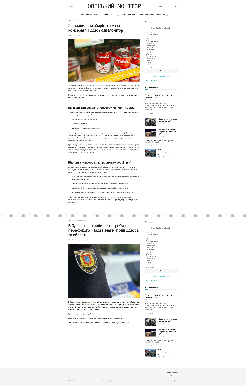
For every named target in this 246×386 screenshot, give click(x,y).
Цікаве (158, 15)
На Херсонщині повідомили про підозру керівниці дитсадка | (167, 152)
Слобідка (150, 65)
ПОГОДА (165, 15)
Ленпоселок (151, 45)
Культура (131, 15)
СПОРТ (123, 15)
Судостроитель (152, 56)
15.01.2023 (71, 35)
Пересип (150, 54)
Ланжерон (150, 43)
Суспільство (107, 15)
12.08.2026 (148, 99)
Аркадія (149, 32)
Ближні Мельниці (152, 34)
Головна (81, 15)
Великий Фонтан (152, 39)
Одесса (89, 15)
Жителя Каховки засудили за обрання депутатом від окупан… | (167, 132)
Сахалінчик (150, 62)
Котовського (151, 58)
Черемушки (150, 67)
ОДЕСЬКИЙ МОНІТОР (114, 6)
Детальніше (150, 113)
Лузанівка (150, 47)
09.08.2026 (161, 136)
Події (117, 15)
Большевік (150, 37)
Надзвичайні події (81, 220)
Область (97, 15)
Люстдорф (150, 50)
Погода (70, 6)
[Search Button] (176, 6)
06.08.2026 (149, 145)
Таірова (149, 60)
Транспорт (149, 15)
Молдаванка (151, 52)
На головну (71, 20)
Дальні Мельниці (152, 41)
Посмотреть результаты (161, 76)
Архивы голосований (151, 81)
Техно (141, 15)
